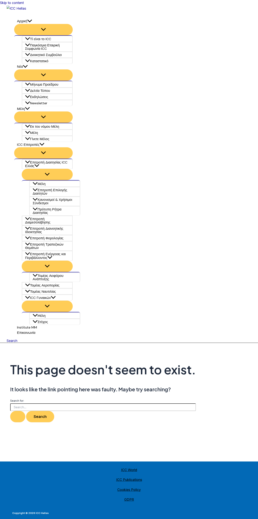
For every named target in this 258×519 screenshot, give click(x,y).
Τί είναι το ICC (40, 39)
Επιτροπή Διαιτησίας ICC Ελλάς (46, 164)
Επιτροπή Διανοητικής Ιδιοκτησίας (44, 230)
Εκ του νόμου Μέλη (44, 126)
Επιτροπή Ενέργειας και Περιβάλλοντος (45, 256)
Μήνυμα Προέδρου (44, 84)
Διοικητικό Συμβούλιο (46, 55)
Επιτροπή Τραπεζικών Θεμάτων (44, 246)
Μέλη (34, 133)
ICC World (129, 470)
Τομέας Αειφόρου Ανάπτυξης (48, 277)
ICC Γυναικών (40, 298)
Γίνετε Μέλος (39, 139)
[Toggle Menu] (43, 29)
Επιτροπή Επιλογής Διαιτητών (50, 192)
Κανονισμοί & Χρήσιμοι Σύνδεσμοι (52, 201)
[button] (36, 166)
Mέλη (42, 315)
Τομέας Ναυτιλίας (43, 291)
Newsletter (38, 103)
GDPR (129, 499)
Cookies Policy (129, 490)
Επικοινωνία (26, 332)
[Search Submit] (17, 416)
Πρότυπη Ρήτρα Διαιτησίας (47, 211)
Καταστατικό (39, 61)
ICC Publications (129, 480)
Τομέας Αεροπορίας (44, 285)
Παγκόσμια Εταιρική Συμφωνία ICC (42, 47)
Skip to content (12, 3)
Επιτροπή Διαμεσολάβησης (37, 221)
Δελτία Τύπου (40, 90)
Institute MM (27, 327)
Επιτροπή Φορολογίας (46, 238)
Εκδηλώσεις (39, 97)
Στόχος (43, 322)
